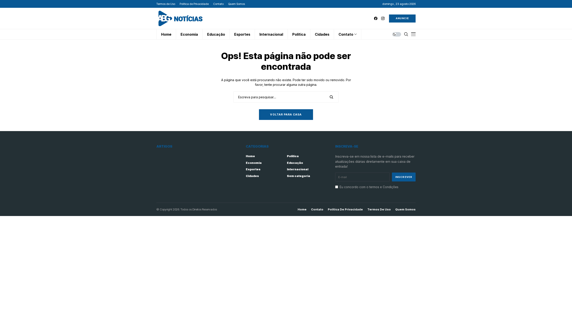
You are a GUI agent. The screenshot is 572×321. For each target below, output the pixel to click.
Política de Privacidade (345, 209)
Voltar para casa (286, 114)
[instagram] (383, 18)
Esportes (253, 169)
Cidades (252, 176)
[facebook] (375, 18)
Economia (254, 163)
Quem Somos (405, 209)
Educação (295, 163)
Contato (317, 209)
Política (293, 156)
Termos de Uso (379, 209)
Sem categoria (298, 176)
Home (250, 156)
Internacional (297, 169)
